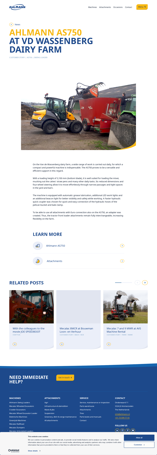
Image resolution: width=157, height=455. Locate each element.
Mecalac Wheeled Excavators (21, 406)
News (17, 24)
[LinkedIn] (117, 430)
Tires (82, 413)
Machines (92, 7)
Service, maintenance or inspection (95, 402)
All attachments (51, 420)
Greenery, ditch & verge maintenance (61, 417)
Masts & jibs (49, 409)
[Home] (17, 7)
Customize (138, 445)
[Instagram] (122, 430)
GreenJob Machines (17, 420)
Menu (140, 7)
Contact (128, 7)
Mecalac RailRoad (16, 424)
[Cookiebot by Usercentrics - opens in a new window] (13, 450)
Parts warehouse (87, 406)
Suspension (49, 413)
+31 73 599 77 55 (122, 417)
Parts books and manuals (90, 417)
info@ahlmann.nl (122, 414)
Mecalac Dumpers (17, 427)
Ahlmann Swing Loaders (19, 402)
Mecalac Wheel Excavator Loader (23, 413)
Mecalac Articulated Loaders (21, 431)
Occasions (118, 7)
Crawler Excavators (17, 409)
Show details (33, 451)
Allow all (139, 438)
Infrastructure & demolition (56, 406)
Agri (46, 402)
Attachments (105, 7)
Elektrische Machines (18, 417)
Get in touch (64, 377)
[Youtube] (133, 430)
